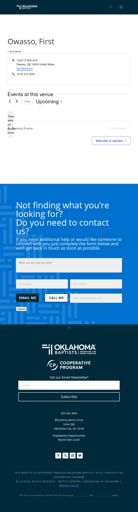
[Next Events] (17, 101)
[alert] (10, 124)
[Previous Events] (10, 101)
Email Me (27, 298)
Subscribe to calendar (109, 140)
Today (27, 101)
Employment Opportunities (69, 435)
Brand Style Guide (69, 439)
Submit (21, 309)
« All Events (14, 51)
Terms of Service (103, 495)
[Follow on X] (65, 455)
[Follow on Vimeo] (80, 455)
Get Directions (25, 68)
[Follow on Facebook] (58, 455)
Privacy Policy (69, 485)
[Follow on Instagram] (72, 455)
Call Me (56, 298)
